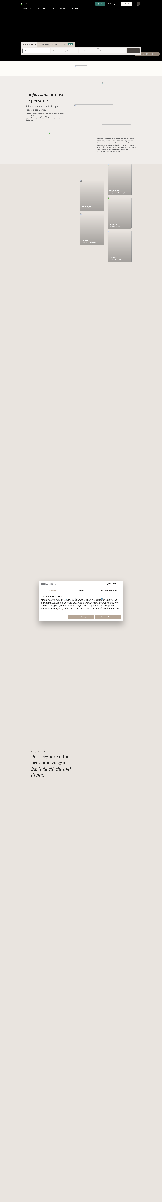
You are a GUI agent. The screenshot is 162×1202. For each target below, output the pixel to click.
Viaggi (45, 8)
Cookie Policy (62, 610)
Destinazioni (27, 8)
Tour (52, 8)
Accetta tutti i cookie (108, 617)
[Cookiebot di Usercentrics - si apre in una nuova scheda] (108, 584)
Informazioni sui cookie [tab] (109, 590)
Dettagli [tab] (81, 590)
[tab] (29, 44)
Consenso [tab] (53, 590)
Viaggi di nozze (63, 8)
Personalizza (79, 617)
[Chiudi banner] (120, 584)
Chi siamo (75, 8)
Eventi (37, 8)
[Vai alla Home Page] (26, 4)
